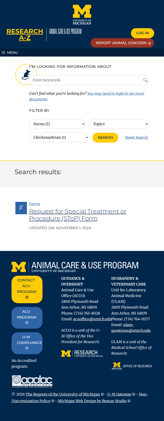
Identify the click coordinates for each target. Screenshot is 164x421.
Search (105, 137)
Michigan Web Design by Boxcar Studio (92, 401)
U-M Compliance (29, 340)
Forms (34, 204)
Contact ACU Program (26, 286)
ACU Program (26, 314)
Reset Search (136, 137)
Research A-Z (24, 34)
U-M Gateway (119, 394)
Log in (142, 33)
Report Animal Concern (121, 43)
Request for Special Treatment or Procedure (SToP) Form (77, 215)
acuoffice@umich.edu (92, 319)
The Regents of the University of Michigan (63, 394)
